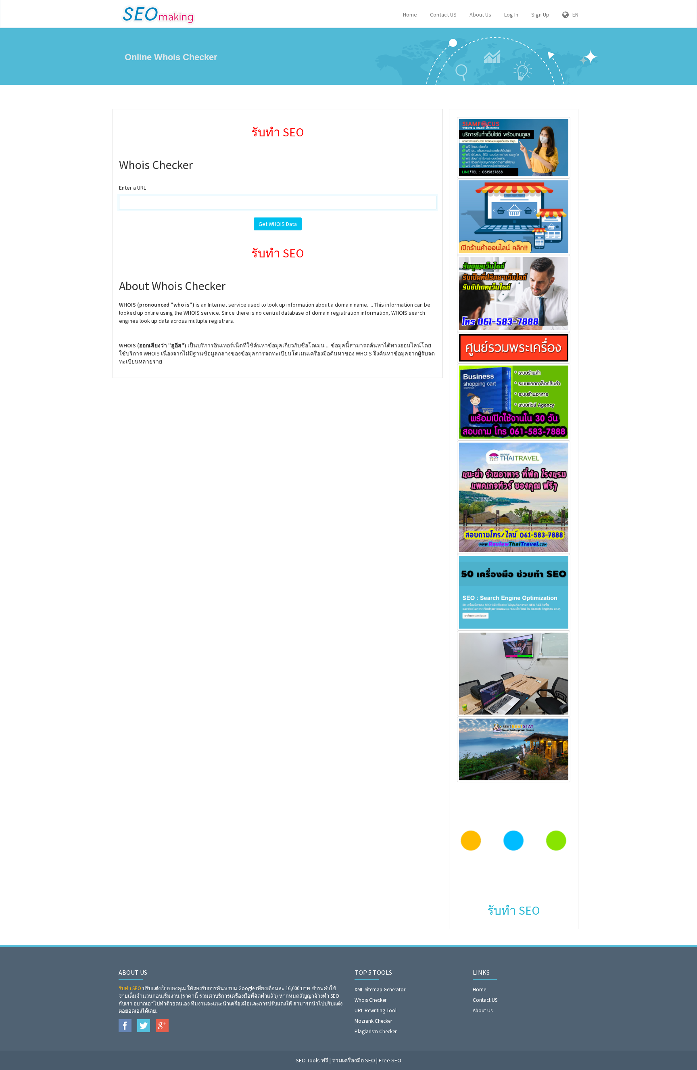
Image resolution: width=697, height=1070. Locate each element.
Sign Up (540, 14)
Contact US (443, 14)
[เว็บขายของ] (513, 401)
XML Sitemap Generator (380, 989)
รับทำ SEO (130, 988)
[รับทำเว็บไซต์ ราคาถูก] (513, 146)
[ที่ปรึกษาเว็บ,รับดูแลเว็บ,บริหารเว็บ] (513, 293)
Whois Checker (370, 1000)
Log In (511, 14)
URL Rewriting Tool (375, 1010)
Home (410, 14)
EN (573, 14)
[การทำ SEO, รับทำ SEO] (513, 591)
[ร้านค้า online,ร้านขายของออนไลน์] (513, 216)
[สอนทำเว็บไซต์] (513, 673)
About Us (480, 14)
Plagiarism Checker (375, 1031)
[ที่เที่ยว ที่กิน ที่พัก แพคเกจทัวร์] (513, 496)
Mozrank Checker (373, 1021)
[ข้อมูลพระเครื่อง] (513, 347)
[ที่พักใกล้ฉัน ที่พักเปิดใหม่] (513, 748)
